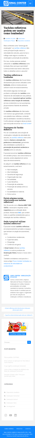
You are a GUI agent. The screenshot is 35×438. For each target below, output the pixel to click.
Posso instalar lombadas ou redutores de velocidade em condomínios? (17, 263)
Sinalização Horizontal (12, 396)
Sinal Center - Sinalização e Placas (20, 276)
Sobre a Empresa (9, 429)
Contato (28, 429)
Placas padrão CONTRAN (11, 357)
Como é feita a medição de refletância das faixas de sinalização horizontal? (16, 370)
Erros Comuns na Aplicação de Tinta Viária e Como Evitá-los (17, 361)
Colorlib (14, 436)
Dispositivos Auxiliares (24, 41)
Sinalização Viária (11, 403)
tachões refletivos (20, 48)
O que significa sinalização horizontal (15, 366)
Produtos (19, 429)
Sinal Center (27, 124)
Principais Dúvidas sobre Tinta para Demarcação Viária (14, 375)
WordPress (25, 436)
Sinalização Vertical (12, 399)
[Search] (29, 342)
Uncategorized (10, 406)
